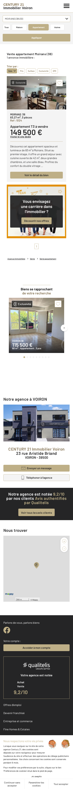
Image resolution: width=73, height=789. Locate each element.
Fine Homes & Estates (16, 729)
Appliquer (36, 37)
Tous (6, 27)
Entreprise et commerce (18, 721)
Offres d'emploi (12, 704)
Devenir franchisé (14, 713)
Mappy (35, 599)
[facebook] (6, 630)
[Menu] (67, 5)
